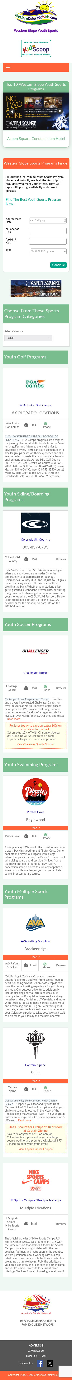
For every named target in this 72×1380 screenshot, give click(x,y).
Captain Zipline (35, 1065)
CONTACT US (36, 1351)
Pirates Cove (35, 812)
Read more (13, 719)
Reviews (61, 559)
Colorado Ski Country (35, 539)
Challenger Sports (35, 672)
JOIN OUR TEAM (36, 1356)
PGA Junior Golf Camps (35, 405)
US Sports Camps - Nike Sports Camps (35, 1200)
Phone (47, 427)
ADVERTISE (36, 1345)
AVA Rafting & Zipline (35, 941)
